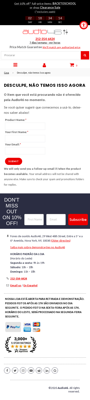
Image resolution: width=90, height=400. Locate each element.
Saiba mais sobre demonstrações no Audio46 (37, 247)
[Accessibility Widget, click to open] (84, 25)
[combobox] (41, 55)
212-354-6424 (45, 39)
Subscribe (78, 219)
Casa (6, 72)
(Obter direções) (61, 240)
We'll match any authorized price (61, 47)
